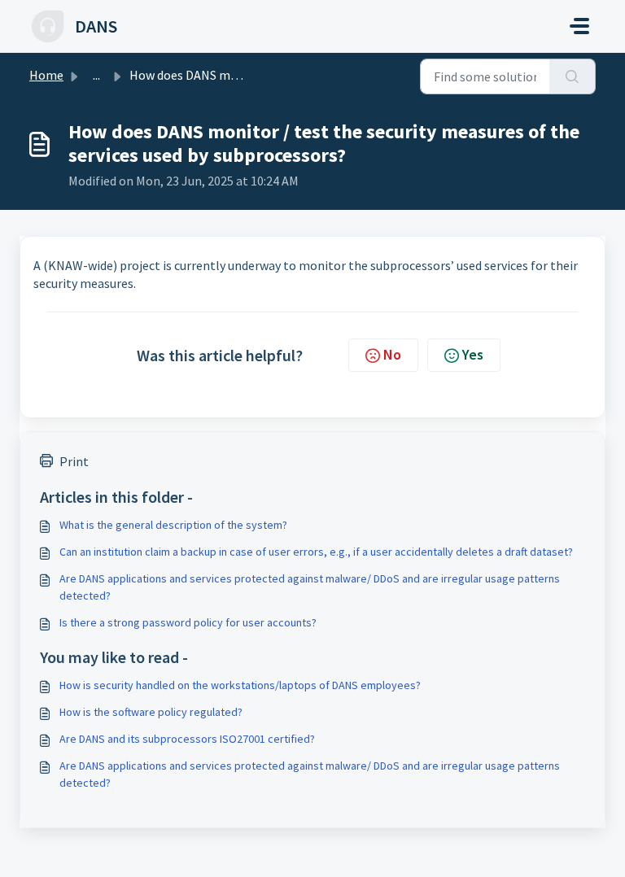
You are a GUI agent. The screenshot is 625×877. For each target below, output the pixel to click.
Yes (472, 354)
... (96, 75)
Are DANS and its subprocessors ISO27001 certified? (187, 738)
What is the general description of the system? (173, 524)
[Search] (572, 76)
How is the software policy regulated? (151, 712)
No (392, 354)
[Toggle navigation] (579, 26)
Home (46, 75)
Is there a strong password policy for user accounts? (188, 622)
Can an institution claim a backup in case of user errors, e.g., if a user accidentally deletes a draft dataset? (316, 551)
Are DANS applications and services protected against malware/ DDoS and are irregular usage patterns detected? (309, 587)
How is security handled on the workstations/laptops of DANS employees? (240, 685)
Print (74, 461)
